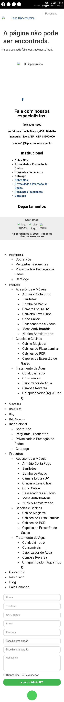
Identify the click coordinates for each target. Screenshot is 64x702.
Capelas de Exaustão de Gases (39, 361)
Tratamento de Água (30, 368)
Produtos (16, 454)
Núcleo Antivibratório (37, 334)
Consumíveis (31, 378)
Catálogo (20, 176)
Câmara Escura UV (35, 309)
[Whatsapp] (32, 695)
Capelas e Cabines (29, 339)
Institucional (18, 424)
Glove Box (15, 403)
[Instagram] (14, 4)
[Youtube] (9, 4)
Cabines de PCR (33, 354)
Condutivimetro (33, 373)
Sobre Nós (21, 160)
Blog (11, 414)
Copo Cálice (31, 319)
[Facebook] (3, 4)
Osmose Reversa (34, 388)
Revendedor (32, 675)
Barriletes (29, 299)
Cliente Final (13, 675)
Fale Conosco (19, 587)
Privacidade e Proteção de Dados (31, 166)
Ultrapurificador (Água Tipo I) (41, 395)
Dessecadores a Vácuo (39, 324)
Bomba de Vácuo (34, 304)
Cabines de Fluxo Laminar (40, 349)
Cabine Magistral (34, 344)
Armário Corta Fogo (36, 294)
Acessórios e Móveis (31, 289)
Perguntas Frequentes (29, 172)
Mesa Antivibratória (36, 329)
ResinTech (15, 409)
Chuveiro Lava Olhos (37, 314)
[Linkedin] (19, 4)
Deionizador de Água (37, 383)
